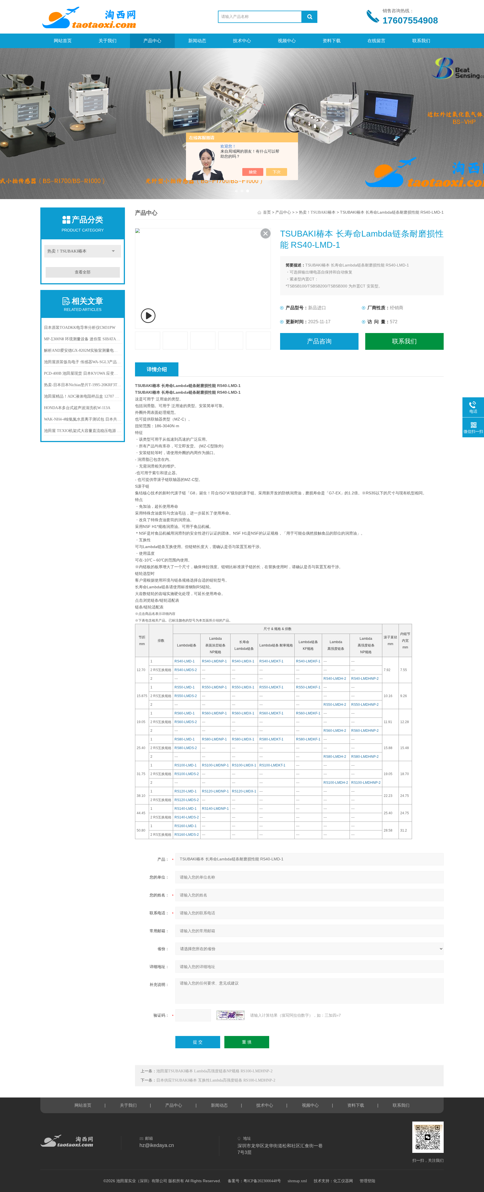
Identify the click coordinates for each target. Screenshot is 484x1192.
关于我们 (108, 40)
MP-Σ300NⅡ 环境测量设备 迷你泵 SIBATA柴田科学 (83, 339)
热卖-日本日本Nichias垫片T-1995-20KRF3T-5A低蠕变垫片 (83, 385)
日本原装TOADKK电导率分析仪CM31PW (79, 327)
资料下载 (332, 40)
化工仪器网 (343, 1181)
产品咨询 (319, 341)
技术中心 (242, 40)
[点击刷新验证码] (231, 1015)
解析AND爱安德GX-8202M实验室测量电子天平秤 (83, 350)
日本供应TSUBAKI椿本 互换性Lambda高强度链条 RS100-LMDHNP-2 (215, 1080)
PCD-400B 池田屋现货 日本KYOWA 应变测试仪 (83, 373)
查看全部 (82, 272)
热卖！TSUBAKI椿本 (67, 251)
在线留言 (376, 40)
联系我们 (421, 40)
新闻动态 (197, 40)
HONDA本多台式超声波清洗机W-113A (77, 408)
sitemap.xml (297, 1181)
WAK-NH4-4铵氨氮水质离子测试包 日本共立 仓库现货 (83, 419)
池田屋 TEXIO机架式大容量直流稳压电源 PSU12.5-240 (83, 431)
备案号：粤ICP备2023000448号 (254, 1181)
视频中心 (287, 40)
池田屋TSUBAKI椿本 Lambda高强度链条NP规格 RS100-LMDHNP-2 (214, 1071)
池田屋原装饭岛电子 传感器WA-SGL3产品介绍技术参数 (83, 362)
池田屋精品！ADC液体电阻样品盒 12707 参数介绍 (83, 396)
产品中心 (152, 40)
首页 (267, 212)
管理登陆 (367, 1181)
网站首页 (63, 40)
